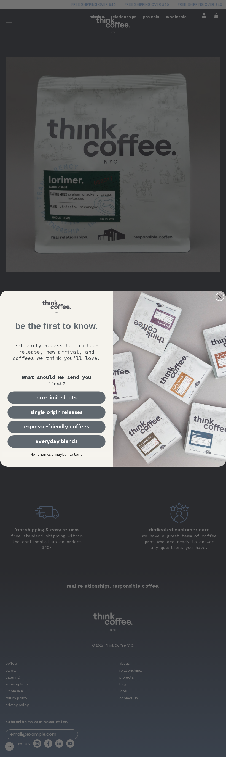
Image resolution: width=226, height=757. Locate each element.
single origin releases (56, 411)
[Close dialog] (220, 296)
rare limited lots (56, 397)
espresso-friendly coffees (56, 426)
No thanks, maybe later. (57, 454)
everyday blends (56, 441)
